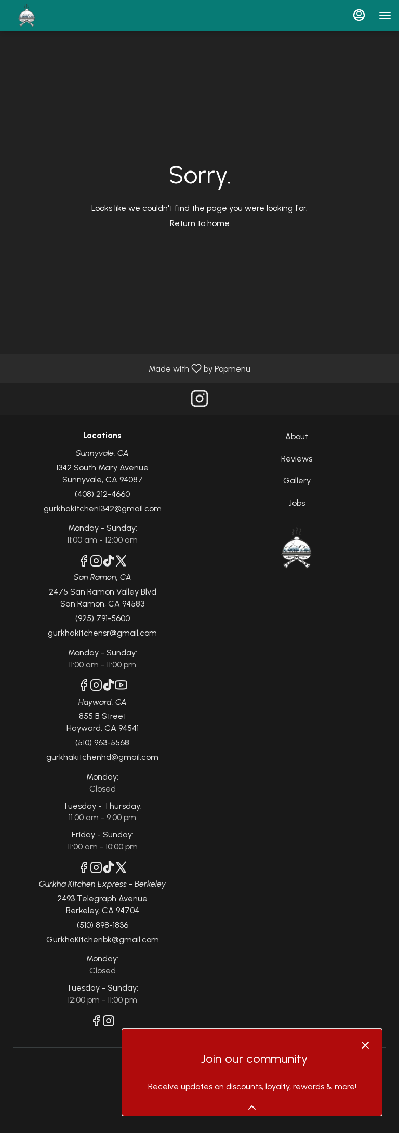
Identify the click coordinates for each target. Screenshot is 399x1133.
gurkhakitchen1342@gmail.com (103, 508)
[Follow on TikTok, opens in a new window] (108, 562)
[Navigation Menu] (385, 15)
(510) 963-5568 (102, 742)
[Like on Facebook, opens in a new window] (83, 562)
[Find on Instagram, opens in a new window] (199, 401)
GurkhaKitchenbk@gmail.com (102, 939)
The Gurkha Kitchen (296, 548)
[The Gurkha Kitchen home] (54, 16)
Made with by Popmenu (129, 368)
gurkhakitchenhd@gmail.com (102, 757)
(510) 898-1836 (102, 925)
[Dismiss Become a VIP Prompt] (365, 1045)
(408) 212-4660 (102, 494)
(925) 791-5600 (102, 618)
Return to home (200, 223)
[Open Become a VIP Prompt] (252, 1107)
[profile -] (359, 15)
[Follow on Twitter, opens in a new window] (121, 562)
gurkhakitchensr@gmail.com (102, 633)
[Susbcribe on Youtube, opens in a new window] (121, 686)
